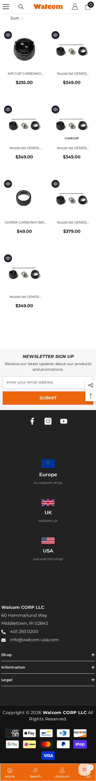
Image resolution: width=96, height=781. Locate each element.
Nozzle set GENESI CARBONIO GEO (72, 222)
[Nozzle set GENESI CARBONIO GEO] (71, 198)
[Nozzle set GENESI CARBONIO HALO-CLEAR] (24, 123)
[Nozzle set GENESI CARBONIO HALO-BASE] (71, 49)
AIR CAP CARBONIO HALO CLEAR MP (24, 74)
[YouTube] (64, 421)
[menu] (6, 6)
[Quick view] (8, 35)
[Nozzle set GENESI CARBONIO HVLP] (24, 272)
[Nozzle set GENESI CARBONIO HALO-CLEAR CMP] (71, 123)
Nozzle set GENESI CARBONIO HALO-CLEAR (24, 148)
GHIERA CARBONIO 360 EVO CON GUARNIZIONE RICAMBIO (24, 222)
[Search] (21, 7)
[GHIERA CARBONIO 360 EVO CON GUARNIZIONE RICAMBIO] (24, 198)
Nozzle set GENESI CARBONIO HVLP (24, 297)
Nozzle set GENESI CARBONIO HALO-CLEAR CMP (72, 148)
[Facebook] (32, 421)
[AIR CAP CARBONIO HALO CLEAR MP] (24, 49)
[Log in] (75, 7)
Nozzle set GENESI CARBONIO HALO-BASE (71, 74)
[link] (35, 772)
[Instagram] (48, 421)
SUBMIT (48, 397)
